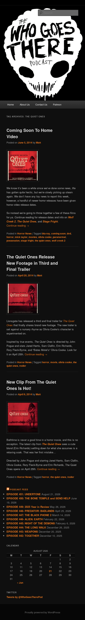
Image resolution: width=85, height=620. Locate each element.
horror (10, 237)
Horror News (24, 233)
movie (53, 362)
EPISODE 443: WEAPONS (22, 531)
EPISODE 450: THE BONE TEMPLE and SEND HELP (38, 498)
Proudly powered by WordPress (42, 612)
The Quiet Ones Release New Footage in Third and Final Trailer (32, 263)
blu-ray (46, 233)
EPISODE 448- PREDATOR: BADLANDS (30, 511)
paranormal (59, 237)
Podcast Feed (19, 489)
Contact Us (41, 104)
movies (33, 237)
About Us (25, 104)
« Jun (20, 582)
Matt (38, 142)
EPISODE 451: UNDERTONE (24, 494)
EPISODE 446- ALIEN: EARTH (25, 519)
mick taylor (21, 237)
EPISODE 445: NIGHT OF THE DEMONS (31, 523)
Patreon (57, 104)
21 (50, 571)
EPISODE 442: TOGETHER (23, 536)
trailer (22, 365)
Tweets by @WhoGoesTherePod (24, 597)
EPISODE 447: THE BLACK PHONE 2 (29, 515)
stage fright (27, 240)
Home (10, 104)
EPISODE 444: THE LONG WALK (26, 527)
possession (13, 240)
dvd (69, 233)
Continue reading (18, 225)
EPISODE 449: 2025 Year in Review (28, 507)
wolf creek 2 (58, 240)
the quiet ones (43, 240)
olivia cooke (45, 237)
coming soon (58, 233)
